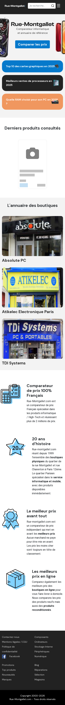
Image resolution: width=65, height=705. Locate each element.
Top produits (9, 669)
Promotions (8, 664)
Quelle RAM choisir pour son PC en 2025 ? (32, 101)
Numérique (40, 656)
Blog (36, 664)
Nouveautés (8, 674)
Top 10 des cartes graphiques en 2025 (30, 66)
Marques (7, 679)
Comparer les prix (32, 44)
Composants (41, 636)
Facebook (14, 656)
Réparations (40, 669)
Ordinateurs (40, 641)
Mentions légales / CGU (14, 641)
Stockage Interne (43, 646)
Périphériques (41, 651)
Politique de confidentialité (9, 649)
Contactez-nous (10, 636)
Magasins (39, 679)
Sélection (39, 674)
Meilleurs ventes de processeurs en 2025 (29, 83)
